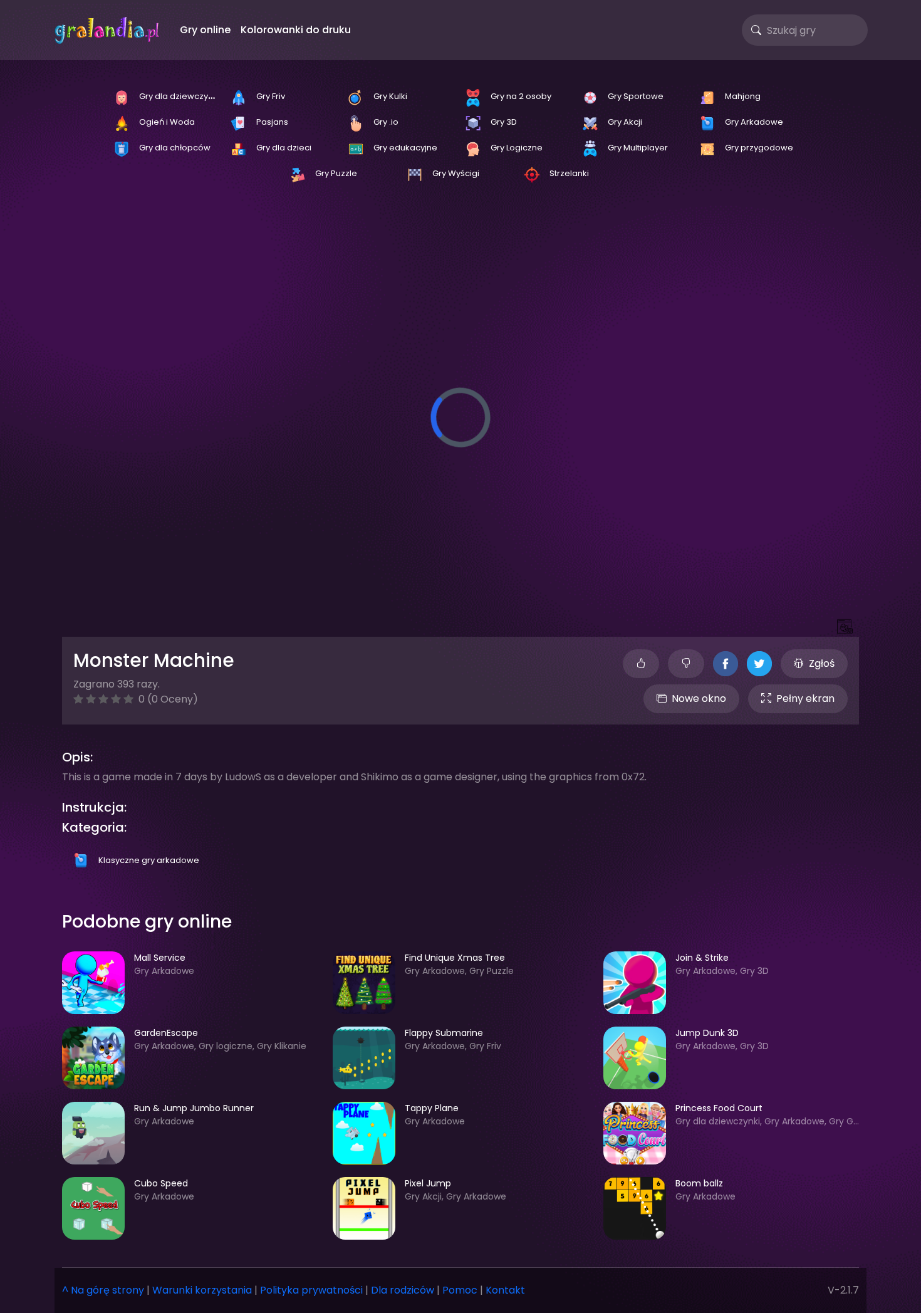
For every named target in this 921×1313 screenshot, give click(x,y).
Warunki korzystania (202, 1290)
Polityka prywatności (311, 1290)
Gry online (205, 30)
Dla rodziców (402, 1290)
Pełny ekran (805, 698)
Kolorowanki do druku (296, 30)
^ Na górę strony (103, 1290)
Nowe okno (699, 698)
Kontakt (505, 1290)
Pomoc (459, 1290)
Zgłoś (822, 663)
